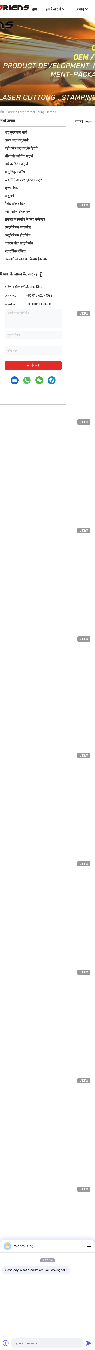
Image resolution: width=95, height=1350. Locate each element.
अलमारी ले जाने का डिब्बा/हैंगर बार (26, 259)
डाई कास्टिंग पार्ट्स (16, 164)
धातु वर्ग (9, 196)
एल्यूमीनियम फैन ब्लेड (18, 227)
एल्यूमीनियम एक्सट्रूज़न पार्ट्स (24, 180)
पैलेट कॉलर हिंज (15, 203)
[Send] (88, 1343)
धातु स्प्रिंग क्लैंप (15, 172)
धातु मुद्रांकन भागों (16, 132)
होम (2, 112)
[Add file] (6, 1343)
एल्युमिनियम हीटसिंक (17, 235)
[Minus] (88, 1246)
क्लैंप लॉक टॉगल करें (17, 211)
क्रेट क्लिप (12, 188)
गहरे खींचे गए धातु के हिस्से (21, 148)
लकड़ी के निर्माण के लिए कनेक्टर (25, 219)
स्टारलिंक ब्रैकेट (15, 251)
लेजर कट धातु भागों (17, 140)
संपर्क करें (33, 365)
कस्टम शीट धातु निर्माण (19, 243)
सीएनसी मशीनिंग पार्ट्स (19, 156)
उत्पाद (11, 112)
